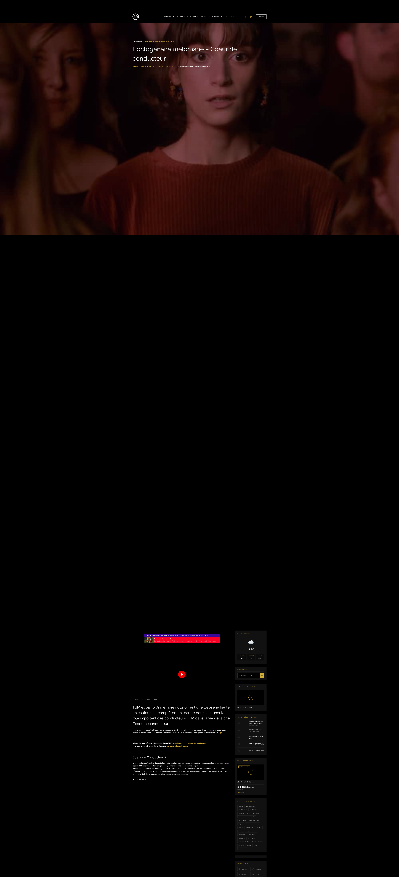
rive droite (251, 838)
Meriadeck (242, 834)
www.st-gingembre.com (178, 746)
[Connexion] (251, 17)
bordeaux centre (244, 841)
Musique (193, 17)
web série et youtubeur (165, 41)
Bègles (241, 824)
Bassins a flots (251, 831)
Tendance (204, 17)
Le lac (249, 845)
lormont (258, 827)
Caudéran (256, 813)
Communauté (229, 17)
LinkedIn (243, 874)
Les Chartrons (250, 806)
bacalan (241, 806)
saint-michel (243, 809)
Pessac (256, 824)
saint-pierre (253, 809)
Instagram (258, 869)
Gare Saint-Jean (254, 820)
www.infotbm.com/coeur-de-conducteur (189, 743)
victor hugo (242, 820)
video (155, 41)
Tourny (256, 845)
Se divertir (216, 17)
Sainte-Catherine (257, 841)
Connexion (167, 17)
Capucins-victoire (244, 813)
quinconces (251, 834)
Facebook (244, 869)
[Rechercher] (245, 16)
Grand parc (242, 817)
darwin (241, 831)
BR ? (174, 17)
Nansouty (241, 845)
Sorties (183, 17)
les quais (242, 838)
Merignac (249, 824)
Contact (261, 17)
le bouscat (249, 827)
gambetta (251, 817)
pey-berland (242, 849)
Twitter (257, 874)
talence (241, 827)
